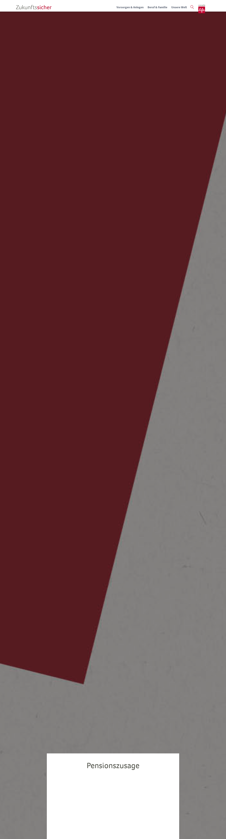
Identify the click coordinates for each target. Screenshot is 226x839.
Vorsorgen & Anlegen (130, 7)
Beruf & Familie (157, 7)
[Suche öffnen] (192, 7)
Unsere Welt (179, 7)
